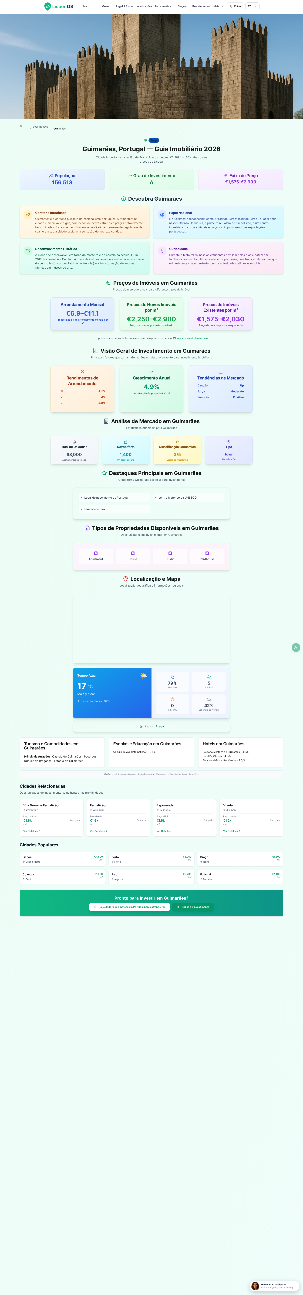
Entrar (237, 6)
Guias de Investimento (195, 906)
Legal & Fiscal (124, 6)
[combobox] (252, 6)
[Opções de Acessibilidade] (296, 647)
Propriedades (201, 6)
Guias (105, 6)
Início (86, 6)
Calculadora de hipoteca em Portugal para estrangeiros (132, 906)
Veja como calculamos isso (192, 338)
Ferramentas (163, 6)
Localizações (144, 6)
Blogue (182, 6)
